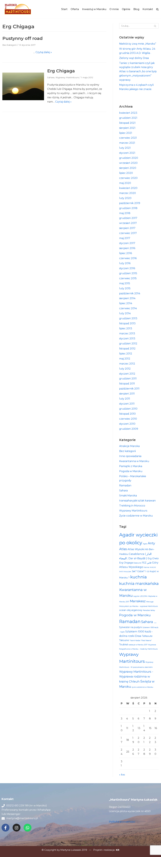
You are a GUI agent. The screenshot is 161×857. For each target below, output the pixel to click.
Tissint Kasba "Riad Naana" (141, 640)
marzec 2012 (127, 363)
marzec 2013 (127, 333)
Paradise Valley (149, 610)
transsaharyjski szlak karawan (137, 500)
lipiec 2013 (125, 328)
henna (146, 567)
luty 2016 (124, 263)
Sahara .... (148, 622)
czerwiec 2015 (128, 278)
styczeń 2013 (127, 338)
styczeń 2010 (127, 423)
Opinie (126, 9)
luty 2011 (124, 398)
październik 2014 (129, 293)
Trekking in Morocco (132, 505)
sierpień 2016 (127, 248)
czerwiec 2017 (128, 233)
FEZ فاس (146, 562)
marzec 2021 (127, 142)
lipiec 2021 (125, 132)
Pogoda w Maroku (130, 471)
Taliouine (124, 640)
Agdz (145, 544)
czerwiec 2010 (128, 418)
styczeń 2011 (127, 403)
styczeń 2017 (127, 243)
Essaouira (137, 563)
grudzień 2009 (128, 428)
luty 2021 (125, 147)
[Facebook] (5, 828)
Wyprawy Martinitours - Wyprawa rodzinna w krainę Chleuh (136, 676)
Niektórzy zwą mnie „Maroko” (137, 43)
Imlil (121, 572)
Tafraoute (147, 636)
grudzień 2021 (128, 117)
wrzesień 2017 (128, 223)
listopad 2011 (127, 383)
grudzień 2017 (128, 218)
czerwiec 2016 (128, 258)
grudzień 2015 (128, 273)
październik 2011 (129, 388)
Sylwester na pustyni (130, 627)
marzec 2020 (127, 193)
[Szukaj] (155, 26)
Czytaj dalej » (44, 52)
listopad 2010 (127, 413)
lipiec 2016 (125, 253)
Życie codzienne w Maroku (136, 515)
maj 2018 (124, 213)
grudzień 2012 (128, 343)
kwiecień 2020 (128, 188)
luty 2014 (125, 313)
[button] (157, 9)
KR (117, 849)
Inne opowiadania (130, 456)
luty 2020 (125, 198)
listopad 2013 (127, 323)
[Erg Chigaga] (23, 99)
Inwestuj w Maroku (94, 9)
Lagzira (136, 596)
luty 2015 (124, 288)
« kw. (122, 774)
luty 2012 (125, 368)
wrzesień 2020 (128, 162)
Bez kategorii (9, 45)
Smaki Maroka (128, 495)
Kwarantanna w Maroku (134, 461)
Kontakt (147, 9)
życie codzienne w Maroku (142, 687)
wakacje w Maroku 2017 (137, 645)
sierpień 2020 (127, 167)
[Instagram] (16, 828)
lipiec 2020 (126, 172)
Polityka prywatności (122, 821)
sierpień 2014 (127, 298)
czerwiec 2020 (128, 178)
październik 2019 (129, 203)
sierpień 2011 (127, 393)
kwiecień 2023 (128, 112)
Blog (136, 9)
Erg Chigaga (61, 70)
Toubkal (123, 644)
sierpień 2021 (127, 127)
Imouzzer (127, 572)
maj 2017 (124, 238)
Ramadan (125, 485)
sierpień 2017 (127, 228)
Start (64, 9)
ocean (122, 610)
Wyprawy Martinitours (67, 77)
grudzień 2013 (128, 318)
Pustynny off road (22, 38)
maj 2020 (125, 183)
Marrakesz (138, 601)
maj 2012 (124, 358)
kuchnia (138, 576)
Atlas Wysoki (136, 549)
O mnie (114, 9)
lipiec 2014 (125, 303)
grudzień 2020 (128, 157)
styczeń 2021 (127, 152)
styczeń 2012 (127, 373)
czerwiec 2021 (128, 137)
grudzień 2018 (128, 208)
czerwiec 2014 (128, 308)
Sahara (50, 77)
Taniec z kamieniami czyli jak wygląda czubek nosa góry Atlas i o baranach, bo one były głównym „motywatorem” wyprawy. (138, 72)
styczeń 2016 (127, 268)
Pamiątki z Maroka (130, 466)
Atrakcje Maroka (129, 446)
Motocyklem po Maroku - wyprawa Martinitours (138, 606)
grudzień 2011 (128, 378)
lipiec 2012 (125, 353)
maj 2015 (124, 283)
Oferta (75, 9)
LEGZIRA (143, 596)
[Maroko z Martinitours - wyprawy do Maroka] (18, 9)
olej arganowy (134, 610)
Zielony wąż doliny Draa (134, 58)
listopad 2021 (127, 122)
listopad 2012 (127, 348)
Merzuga (149, 602)
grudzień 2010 (128, 408)
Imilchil (153, 567)
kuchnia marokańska (139, 583)
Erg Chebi (153, 558)
